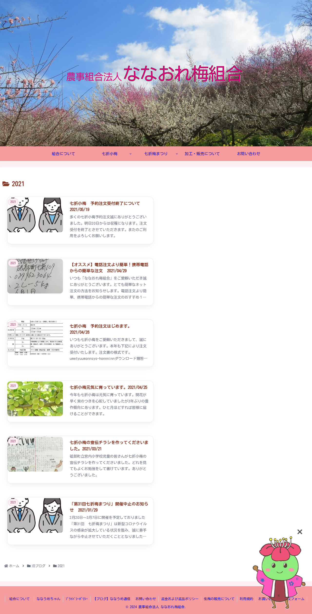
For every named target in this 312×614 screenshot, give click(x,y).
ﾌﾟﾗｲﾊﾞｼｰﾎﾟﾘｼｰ (77, 599)
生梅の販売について (219, 599)
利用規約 (246, 599)
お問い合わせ (146, 599)
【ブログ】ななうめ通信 (111, 599)
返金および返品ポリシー (180, 599)
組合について (21, 599)
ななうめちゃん (48, 599)
